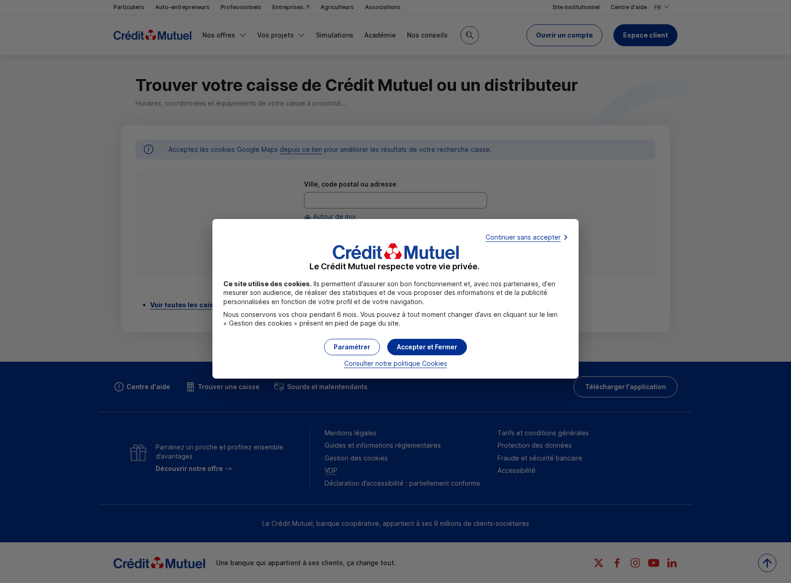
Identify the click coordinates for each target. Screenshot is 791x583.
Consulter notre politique (395, 363)
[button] (427, 347)
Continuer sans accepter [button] (523, 237)
